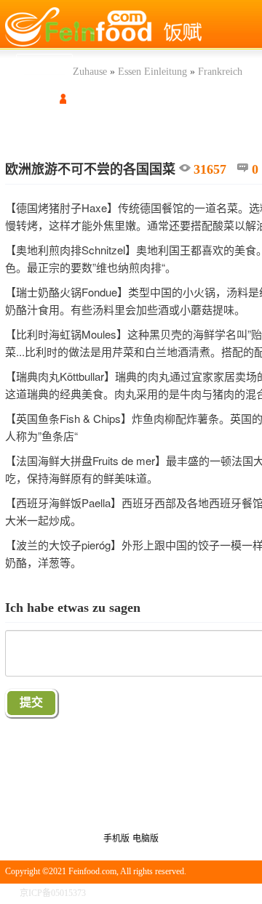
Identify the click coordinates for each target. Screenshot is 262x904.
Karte (20, 126)
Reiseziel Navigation (148, 126)
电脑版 (145, 839)
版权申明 (194, 893)
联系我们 (239, 893)
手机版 (116, 839)
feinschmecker (71, 126)
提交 (31, 702)
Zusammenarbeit (228, 126)
